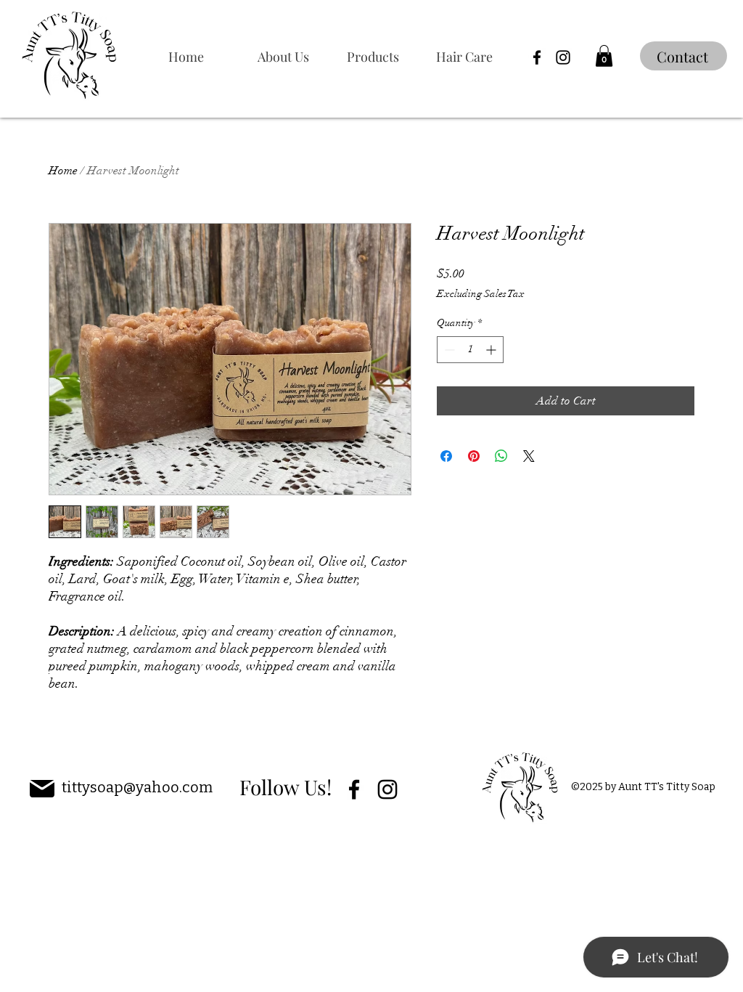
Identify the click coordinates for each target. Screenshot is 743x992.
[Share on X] (529, 456)
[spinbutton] (470, 349)
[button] (384, 57)
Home (63, 170)
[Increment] (492, 349)
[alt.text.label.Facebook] (537, 57)
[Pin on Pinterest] (474, 456)
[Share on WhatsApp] (501, 456)
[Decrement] (448, 349)
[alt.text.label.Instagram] (563, 57)
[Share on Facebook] (446, 456)
